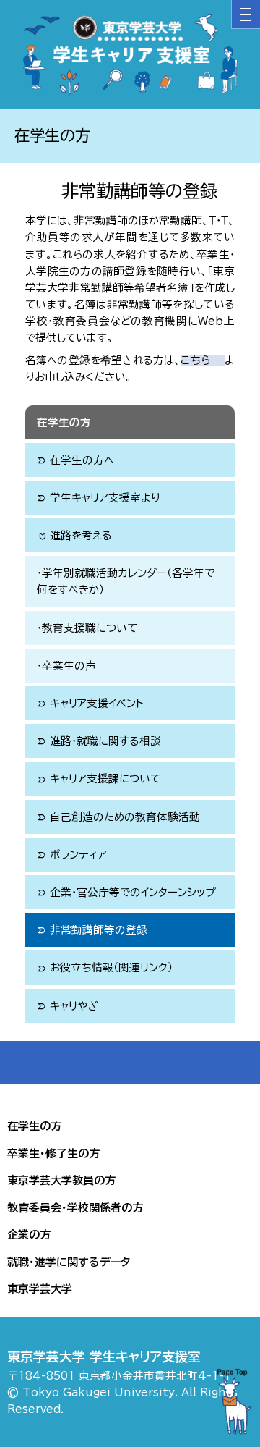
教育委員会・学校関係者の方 (75, 1207)
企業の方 (29, 1234)
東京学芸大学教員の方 (61, 1180)
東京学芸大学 (39, 1288)
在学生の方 (64, 422)
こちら (195, 360)
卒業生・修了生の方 (53, 1153)
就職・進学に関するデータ (69, 1262)
